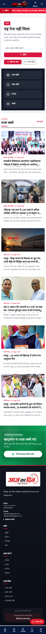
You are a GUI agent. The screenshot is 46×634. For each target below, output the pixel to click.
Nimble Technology (23, 618)
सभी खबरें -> (41, 122)
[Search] (42, 4)
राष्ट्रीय (6, 533)
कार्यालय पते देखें (9, 519)
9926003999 (8, 508)
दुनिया (7, 537)
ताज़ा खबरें (8, 588)
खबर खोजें (8, 592)
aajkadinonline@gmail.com (12, 516)
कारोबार (7, 541)
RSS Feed (9, 596)
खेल (6, 545)
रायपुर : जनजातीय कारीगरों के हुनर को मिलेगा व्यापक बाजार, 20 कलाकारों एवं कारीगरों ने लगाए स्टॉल (23, 407)
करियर (7, 569)
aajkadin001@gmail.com (11, 514)
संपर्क (7, 565)
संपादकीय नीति (10, 601)
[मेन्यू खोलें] (4, 4)
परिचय (7, 560)
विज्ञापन (7, 573)
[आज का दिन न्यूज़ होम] (20, 4)
